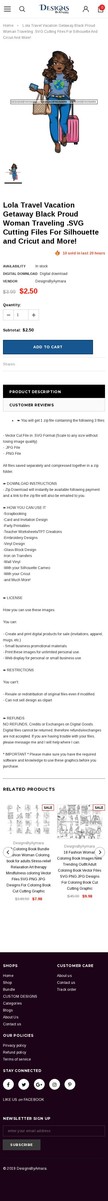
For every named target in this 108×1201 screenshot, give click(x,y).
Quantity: (12, 305)
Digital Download (20, 274)
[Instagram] (54, 1084)
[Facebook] (8, 1084)
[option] (54, 102)
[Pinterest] (69, 1084)
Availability (14, 266)
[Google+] (39, 1084)
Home (8, 25)
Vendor (10, 281)
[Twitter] (23, 1084)
